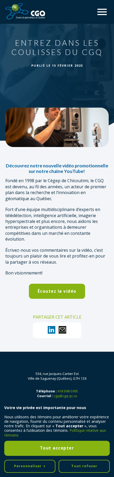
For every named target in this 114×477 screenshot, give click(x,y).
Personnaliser (30, 466)
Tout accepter (57, 448)
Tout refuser (84, 466)
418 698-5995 (68, 391)
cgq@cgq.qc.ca (65, 395)
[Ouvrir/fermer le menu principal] (102, 12)
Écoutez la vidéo (57, 291)
